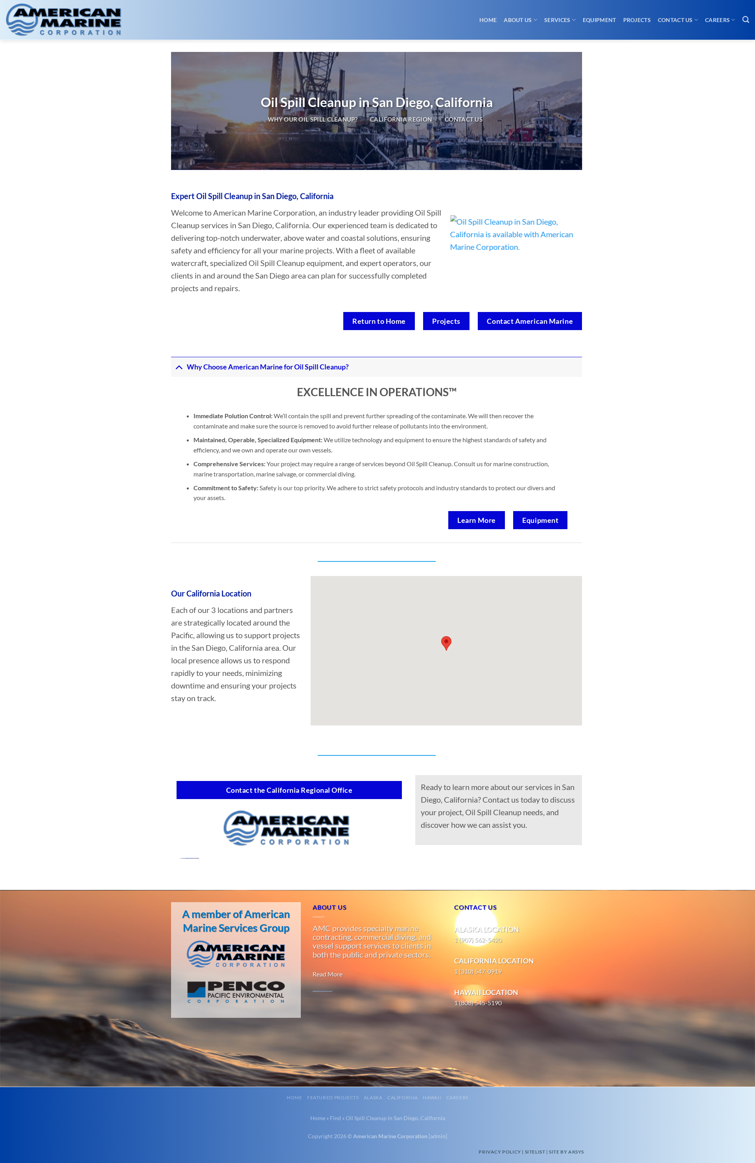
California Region (401, 119)
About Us (518, 20)
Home (488, 20)
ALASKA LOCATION (486, 929)
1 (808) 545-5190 (478, 1002)
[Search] (745, 20)
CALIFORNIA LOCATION (494, 960)
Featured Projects (333, 1097)
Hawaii (432, 1097)
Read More (328, 974)
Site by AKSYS (566, 1152)
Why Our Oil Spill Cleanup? (312, 119)
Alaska (373, 1097)
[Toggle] (178, 366)
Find (335, 1118)
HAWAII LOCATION (486, 992)
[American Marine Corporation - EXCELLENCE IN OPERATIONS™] (71, 20)
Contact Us (675, 20)
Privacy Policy (500, 1152)
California (402, 1097)
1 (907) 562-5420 (478, 939)
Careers (717, 20)
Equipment (599, 20)
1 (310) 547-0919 (478, 971)
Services (557, 20)
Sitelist (535, 1152)
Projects (637, 20)
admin (438, 1136)
